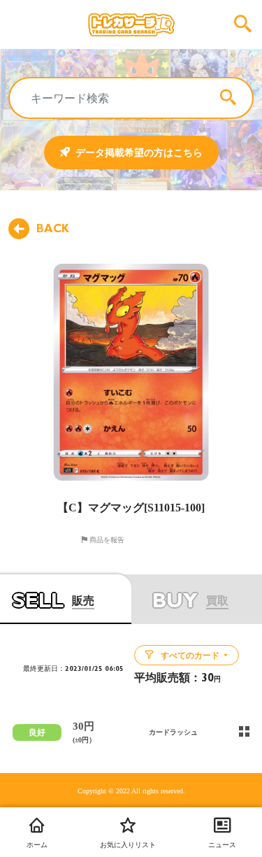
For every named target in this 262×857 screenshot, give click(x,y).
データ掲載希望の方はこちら (139, 152)
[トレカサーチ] (131, 24)
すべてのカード (190, 655)
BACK (52, 228)
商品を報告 (105, 539)
